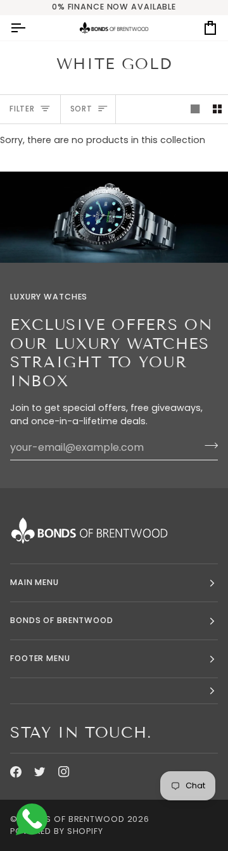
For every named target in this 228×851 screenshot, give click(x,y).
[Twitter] (40, 772)
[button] (114, 691)
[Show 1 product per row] (195, 109)
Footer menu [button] (40, 658)
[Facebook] (16, 772)
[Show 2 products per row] (217, 109)
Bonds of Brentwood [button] (61, 620)
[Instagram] (64, 772)
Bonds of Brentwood (72, 819)
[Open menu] (29, 28)
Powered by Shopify (56, 831)
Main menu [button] (34, 582)
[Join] (207, 446)
